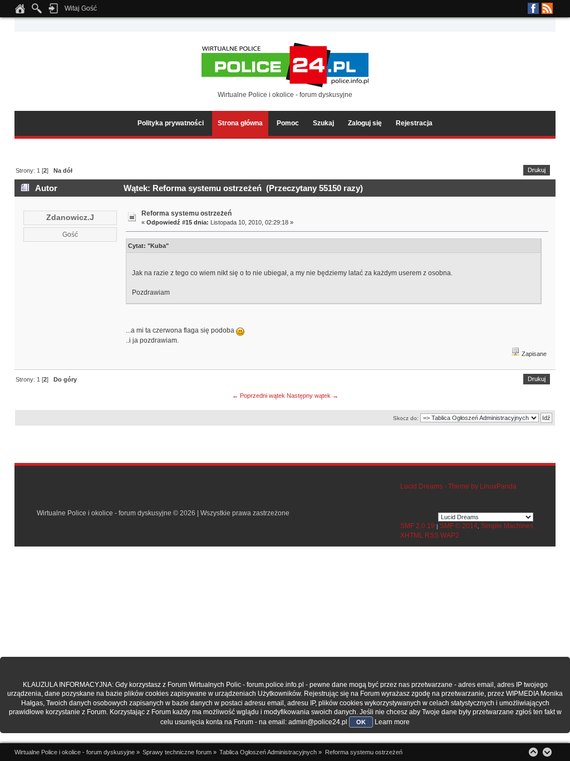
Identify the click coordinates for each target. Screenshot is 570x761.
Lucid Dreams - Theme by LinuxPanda (458, 486)
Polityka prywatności (170, 123)
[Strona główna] (20, 12)
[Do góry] (533, 752)
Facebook (533, 8)
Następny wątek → (312, 395)
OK (361, 722)
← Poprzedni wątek (258, 395)
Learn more (392, 722)
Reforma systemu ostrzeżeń (186, 213)
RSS (547, 8)
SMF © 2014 (459, 526)
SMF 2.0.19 (417, 526)
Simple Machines (507, 526)
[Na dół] (547, 752)
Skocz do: (406, 418)
